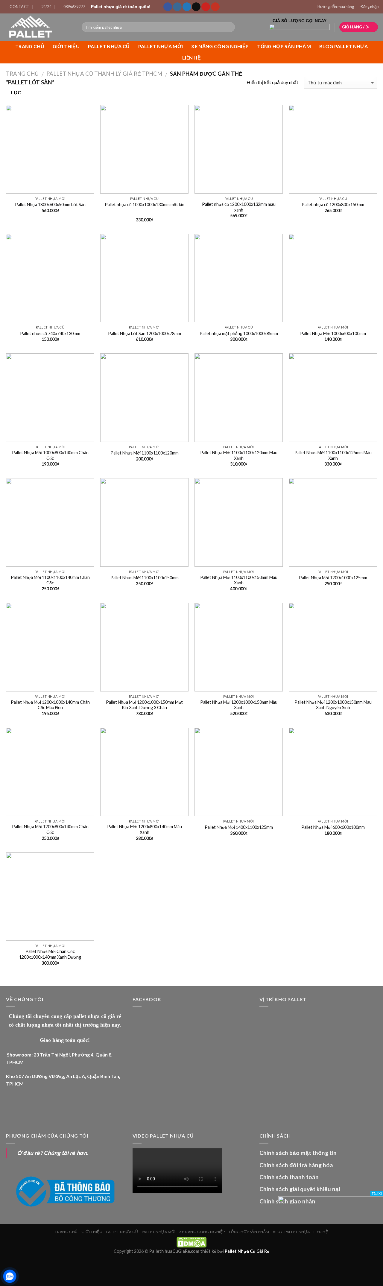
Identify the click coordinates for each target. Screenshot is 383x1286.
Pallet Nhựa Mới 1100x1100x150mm (144, 577)
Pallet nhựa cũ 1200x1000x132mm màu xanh (239, 207)
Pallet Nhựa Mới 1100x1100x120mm (144, 452)
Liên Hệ (191, 57)
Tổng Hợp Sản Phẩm (284, 46)
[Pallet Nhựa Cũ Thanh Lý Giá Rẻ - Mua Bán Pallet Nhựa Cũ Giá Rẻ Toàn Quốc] (38, 27)
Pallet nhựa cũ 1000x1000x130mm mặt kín (144, 204)
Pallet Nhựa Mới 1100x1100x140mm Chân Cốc (50, 580)
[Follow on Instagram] (177, 6)
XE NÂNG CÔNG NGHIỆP (220, 46)
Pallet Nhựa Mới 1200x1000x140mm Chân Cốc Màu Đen (50, 705)
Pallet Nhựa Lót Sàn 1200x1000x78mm (144, 333)
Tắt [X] (377, 1193)
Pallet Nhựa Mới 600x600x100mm (333, 827)
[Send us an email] (196, 6)
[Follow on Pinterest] (205, 6)
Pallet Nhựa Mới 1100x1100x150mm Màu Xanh (238, 580)
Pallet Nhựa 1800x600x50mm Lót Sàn (50, 204)
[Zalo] (9, 1276)
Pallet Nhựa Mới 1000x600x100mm (333, 333)
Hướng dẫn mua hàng (335, 6)
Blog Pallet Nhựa (343, 46)
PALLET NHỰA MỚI (160, 46)
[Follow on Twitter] (187, 6)
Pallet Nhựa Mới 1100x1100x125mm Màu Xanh (333, 455)
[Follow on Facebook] (167, 6)
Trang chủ (29, 46)
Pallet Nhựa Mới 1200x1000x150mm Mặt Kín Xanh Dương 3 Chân (144, 705)
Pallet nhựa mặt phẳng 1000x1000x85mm (239, 333)
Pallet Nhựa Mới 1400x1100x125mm (239, 827)
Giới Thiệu (66, 46)
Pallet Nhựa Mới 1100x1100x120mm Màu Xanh (238, 455)
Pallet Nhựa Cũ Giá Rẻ (247, 1251)
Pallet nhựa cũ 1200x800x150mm (333, 204)
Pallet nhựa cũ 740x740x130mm (50, 333)
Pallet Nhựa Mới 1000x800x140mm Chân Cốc (50, 455)
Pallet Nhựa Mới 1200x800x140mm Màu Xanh (144, 829)
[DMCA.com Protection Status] (191, 1241)
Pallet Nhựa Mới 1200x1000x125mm (333, 577)
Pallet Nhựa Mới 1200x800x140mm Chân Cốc (50, 829)
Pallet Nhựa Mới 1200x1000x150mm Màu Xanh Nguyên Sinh (333, 705)
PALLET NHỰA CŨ (109, 46)
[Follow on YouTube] (215, 6)
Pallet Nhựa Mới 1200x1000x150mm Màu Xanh (238, 705)
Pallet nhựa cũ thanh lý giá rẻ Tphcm (104, 73)
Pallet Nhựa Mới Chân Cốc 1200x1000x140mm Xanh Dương (50, 954)
